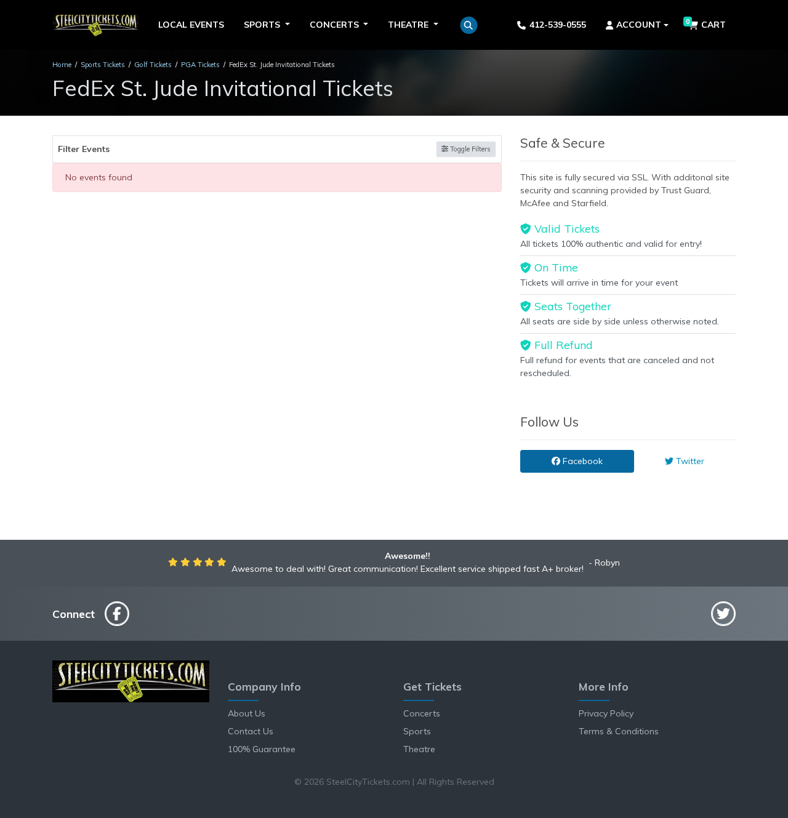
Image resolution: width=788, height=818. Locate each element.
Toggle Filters (469, 149)
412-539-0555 (557, 24)
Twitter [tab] (688, 461)
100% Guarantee (262, 749)
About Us (246, 713)
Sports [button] (263, 24)
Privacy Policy (606, 713)
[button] (468, 25)
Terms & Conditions (619, 731)
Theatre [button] (409, 24)
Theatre (419, 749)
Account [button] (638, 24)
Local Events (191, 24)
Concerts (421, 713)
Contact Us (250, 731)
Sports (417, 731)
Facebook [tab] (581, 461)
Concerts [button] (335, 24)
